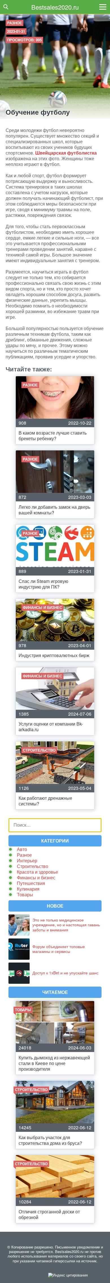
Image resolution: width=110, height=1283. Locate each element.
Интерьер (27, 860)
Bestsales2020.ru (55, 7)
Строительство (32, 866)
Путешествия (31, 883)
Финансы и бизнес (36, 877)
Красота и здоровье (37, 872)
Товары (25, 894)
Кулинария (28, 889)
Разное (14, 22)
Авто (22, 849)
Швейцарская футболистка (66, 152)
